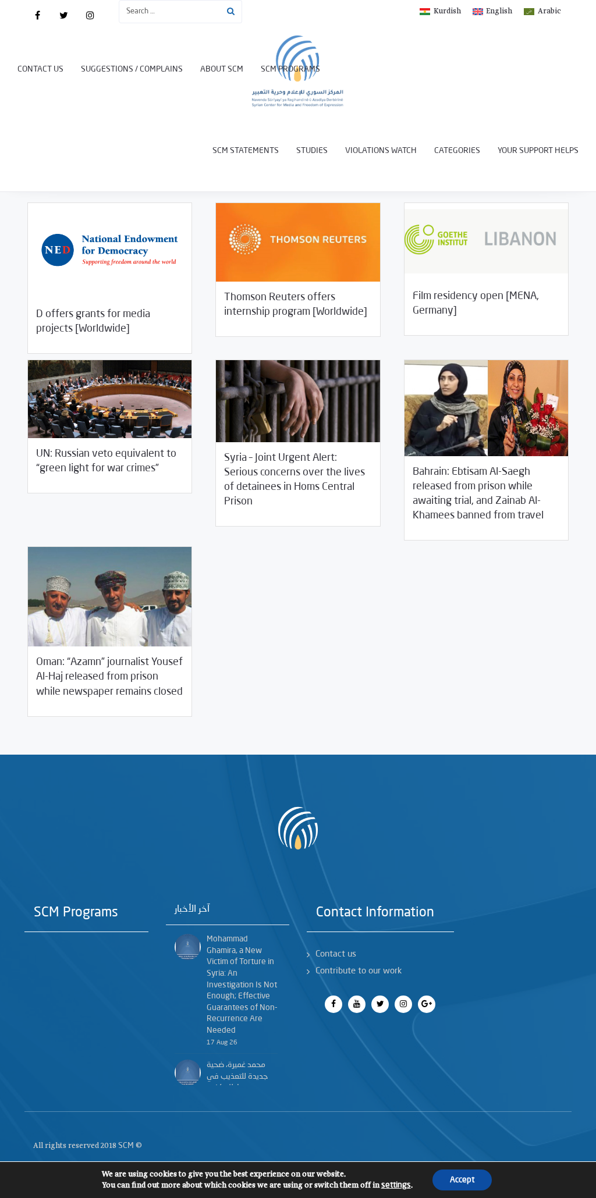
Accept (462, 1180)
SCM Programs (290, 69)
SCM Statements (245, 151)
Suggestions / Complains (132, 69)
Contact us (40, 69)
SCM (126, 1146)
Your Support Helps (538, 151)
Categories (457, 151)
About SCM (221, 69)
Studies (312, 151)
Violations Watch (381, 151)
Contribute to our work (358, 971)
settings (396, 1185)
